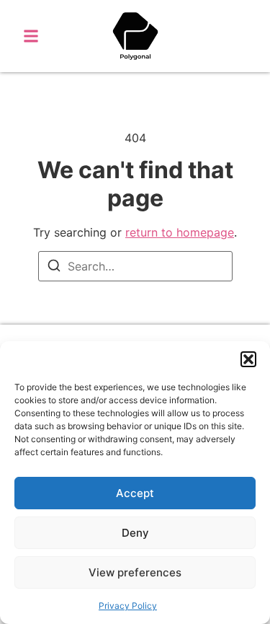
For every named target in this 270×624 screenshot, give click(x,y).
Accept (135, 493)
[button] (248, 359)
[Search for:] (135, 266)
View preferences (135, 572)
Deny (135, 533)
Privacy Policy (128, 605)
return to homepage (179, 232)
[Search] (54, 267)
